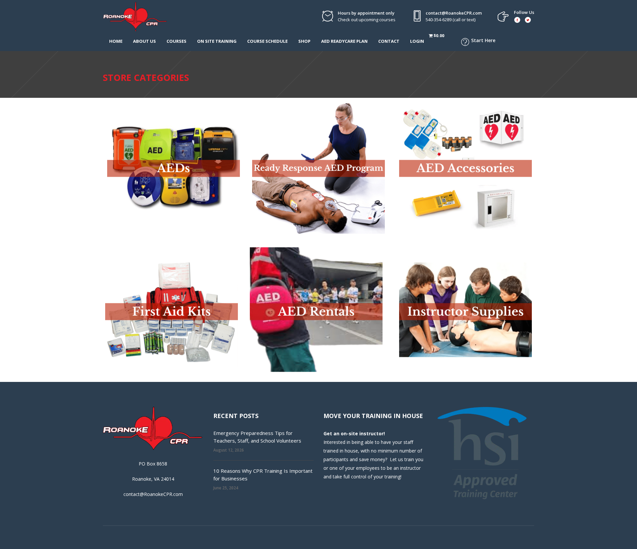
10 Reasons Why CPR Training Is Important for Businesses (263, 474)
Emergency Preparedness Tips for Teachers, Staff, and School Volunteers (257, 437)
